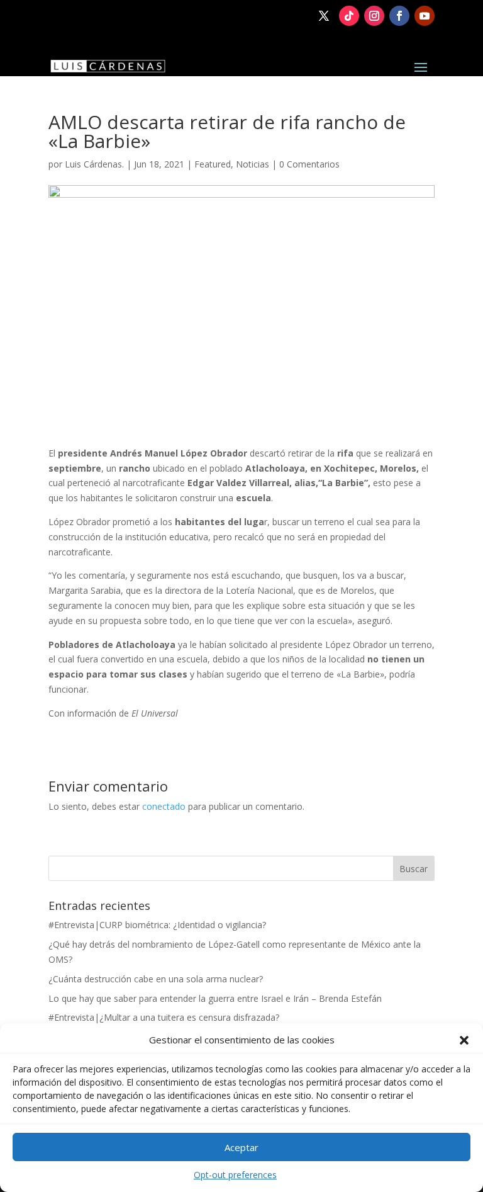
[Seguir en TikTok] (349, 16)
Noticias (252, 164)
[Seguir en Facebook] (399, 16)
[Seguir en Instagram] (374, 16)
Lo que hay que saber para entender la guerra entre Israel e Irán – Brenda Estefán (215, 998)
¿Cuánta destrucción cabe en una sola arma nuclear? (155, 979)
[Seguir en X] (324, 16)
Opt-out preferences (235, 1175)
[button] (464, 1040)
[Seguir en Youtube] (424, 16)
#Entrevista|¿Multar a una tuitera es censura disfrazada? (163, 1017)
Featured (212, 164)
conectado (164, 806)
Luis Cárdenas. (94, 164)
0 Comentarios (309, 164)
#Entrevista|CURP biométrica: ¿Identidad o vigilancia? (157, 925)
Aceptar (241, 1147)
